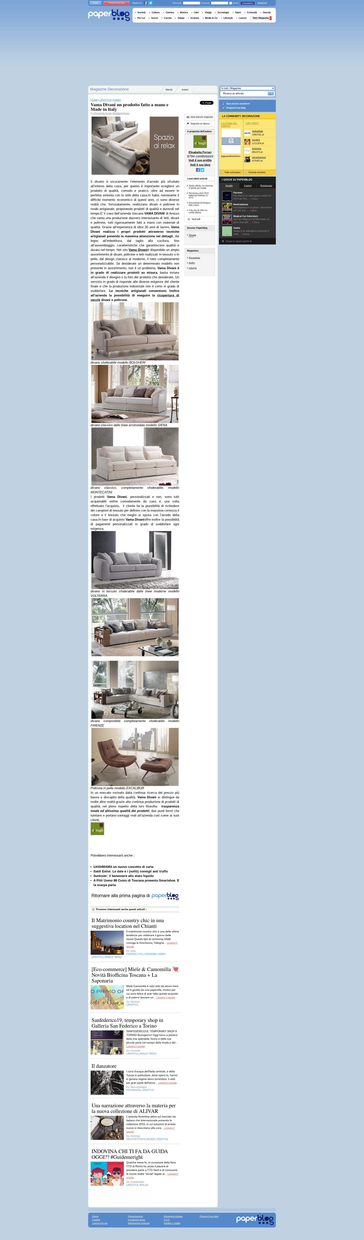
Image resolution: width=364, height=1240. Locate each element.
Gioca (255, 199)
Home (95, 3)
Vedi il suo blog (200, 164)
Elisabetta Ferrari (103, 113)
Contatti (96, 1220)
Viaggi (208, 12)
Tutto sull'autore (232, 172)
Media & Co (211, 18)
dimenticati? (262, 3)
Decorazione (194, 257)
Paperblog (109, 15)
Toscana (192, 234)
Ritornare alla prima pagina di (121, 895)
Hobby (192, 262)
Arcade (229, 185)
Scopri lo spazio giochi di (239, 241)
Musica (184, 12)
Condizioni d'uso (136, 1220)
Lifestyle (193, 267)
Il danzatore (104, 1065)
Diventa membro (257, 172)
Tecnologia (223, 12)
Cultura (156, 12)
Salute (181, 18)
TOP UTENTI (252, 123)
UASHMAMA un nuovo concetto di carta (123, 867)
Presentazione (135, 1216)
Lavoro (242, 18)
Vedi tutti (196, 219)
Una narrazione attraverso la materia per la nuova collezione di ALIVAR (134, 1108)
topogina (256, 148)
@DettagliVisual (120, 113)
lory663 (256, 140)
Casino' (248, 185)
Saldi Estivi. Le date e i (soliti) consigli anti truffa (130, 871)
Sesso (154, 18)
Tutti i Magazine (261, 18)
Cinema (170, 12)
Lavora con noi (99, 1223)
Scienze (195, 18)
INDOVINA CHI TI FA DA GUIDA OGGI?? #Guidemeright (130, 1153)
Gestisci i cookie (172, 1223)
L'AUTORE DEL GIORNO (229, 124)
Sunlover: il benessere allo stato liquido (123, 876)
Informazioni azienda (139, 1223)
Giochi (169, 89)
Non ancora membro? (238, 103)
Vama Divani (138, 250)
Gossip (267, 12)
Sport (238, 12)
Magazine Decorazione (109, 89)
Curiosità (252, 12)
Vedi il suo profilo (200, 160)
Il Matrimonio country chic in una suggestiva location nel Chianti (128, 922)
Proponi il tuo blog (236, 108)
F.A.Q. (167, 1220)
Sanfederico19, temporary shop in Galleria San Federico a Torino (127, 1022)
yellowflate (257, 131)
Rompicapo (266, 185)
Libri (196, 12)
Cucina (168, 18)
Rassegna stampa (173, 1216)
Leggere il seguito (165, 997)
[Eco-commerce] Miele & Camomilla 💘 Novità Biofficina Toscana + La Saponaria (135, 974)
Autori (185, 89)
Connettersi (247, 3)
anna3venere (259, 157)
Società (141, 12)
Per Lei (141, 18)
